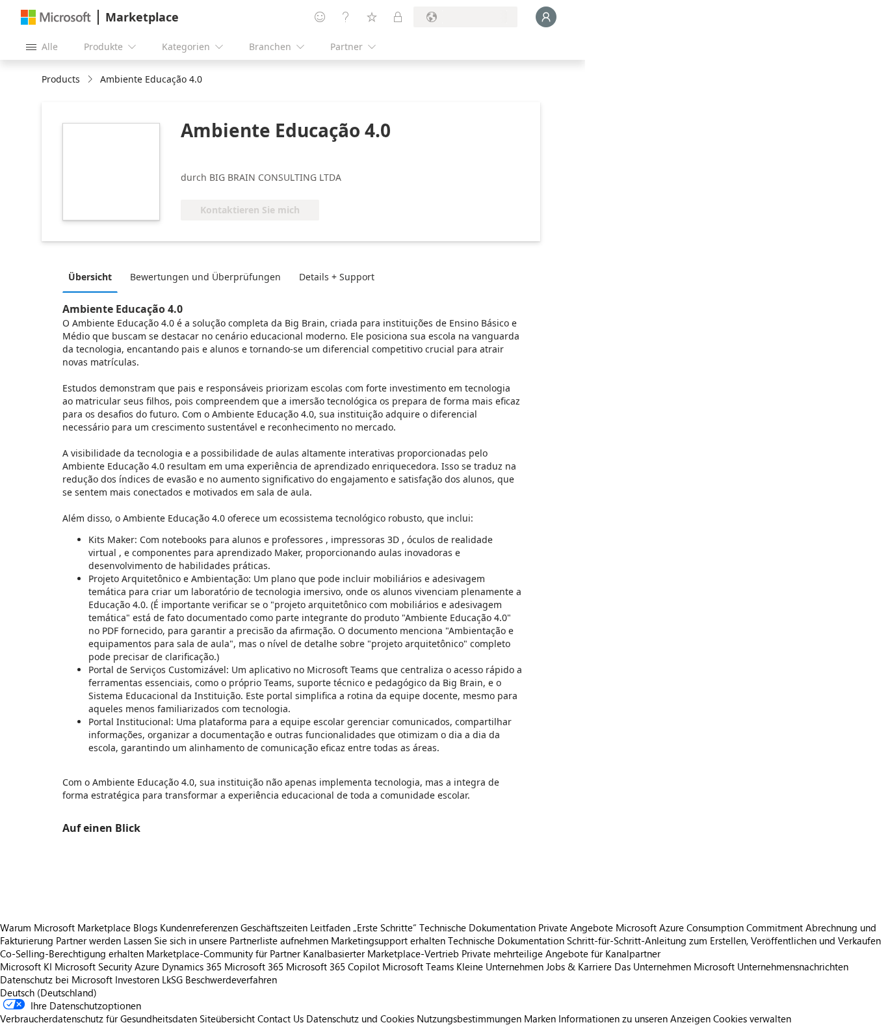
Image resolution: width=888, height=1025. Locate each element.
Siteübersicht (227, 1018)
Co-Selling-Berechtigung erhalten (72, 953)
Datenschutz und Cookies (360, 1018)
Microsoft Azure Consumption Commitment (710, 927)
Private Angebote (575, 927)
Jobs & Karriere (579, 966)
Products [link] (61, 79)
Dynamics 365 (192, 966)
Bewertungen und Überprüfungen (205, 277)
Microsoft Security (93, 966)
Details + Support (336, 277)
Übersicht (90, 277)
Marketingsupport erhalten (388, 940)
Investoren (137, 979)
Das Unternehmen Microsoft (674, 966)
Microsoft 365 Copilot (333, 966)
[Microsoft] (56, 17)
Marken (540, 1018)
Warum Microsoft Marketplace (65, 927)
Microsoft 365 (253, 966)
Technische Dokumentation (477, 927)
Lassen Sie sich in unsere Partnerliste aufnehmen (226, 940)
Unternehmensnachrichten (792, 966)
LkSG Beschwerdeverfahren (219, 979)
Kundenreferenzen (199, 927)
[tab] (93, 276)
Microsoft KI (26, 966)
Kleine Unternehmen (499, 966)
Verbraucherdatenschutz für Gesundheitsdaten (98, 1018)
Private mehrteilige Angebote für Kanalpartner (561, 953)
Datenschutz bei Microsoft (56, 979)
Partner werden (88, 940)
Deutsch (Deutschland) (48, 992)
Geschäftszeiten (274, 927)
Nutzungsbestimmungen (469, 1018)
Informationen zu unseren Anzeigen (634, 1018)
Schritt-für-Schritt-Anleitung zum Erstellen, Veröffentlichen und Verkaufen (724, 940)
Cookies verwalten (752, 1018)
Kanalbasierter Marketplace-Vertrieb (381, 953)
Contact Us (280, 1018)
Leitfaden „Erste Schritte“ (363, 927)
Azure (147, 966)
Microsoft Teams (418, 966)
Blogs (145, 927)
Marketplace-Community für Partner (223, 953)
